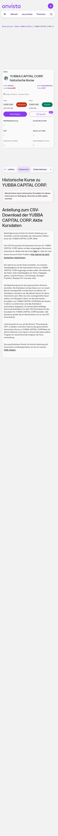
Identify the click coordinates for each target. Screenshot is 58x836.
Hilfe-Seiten (10, 350)
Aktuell (14, 14)
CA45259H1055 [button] (46, 86)
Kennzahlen (8, 169)
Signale (42, 114)
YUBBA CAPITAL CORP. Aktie (31, 26)
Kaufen (47, 104)
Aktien (17, 26)
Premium (41, 14)
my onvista (27, 14)
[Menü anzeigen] (4, 14)
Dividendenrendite (40, 121)
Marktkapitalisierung (10, 121)
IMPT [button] (44, 88)
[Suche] (51, 14)
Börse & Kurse (7, 26)
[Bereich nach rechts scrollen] (51, 169)
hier (35, 251)
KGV (5, 131)
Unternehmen (40, 169)
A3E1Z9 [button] (10, 86)
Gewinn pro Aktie (39, 131)
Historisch (24, 169)
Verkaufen (21, 104)
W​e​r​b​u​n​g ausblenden (38, 47)
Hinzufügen (15, 114)
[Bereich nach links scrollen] (5, 169)
